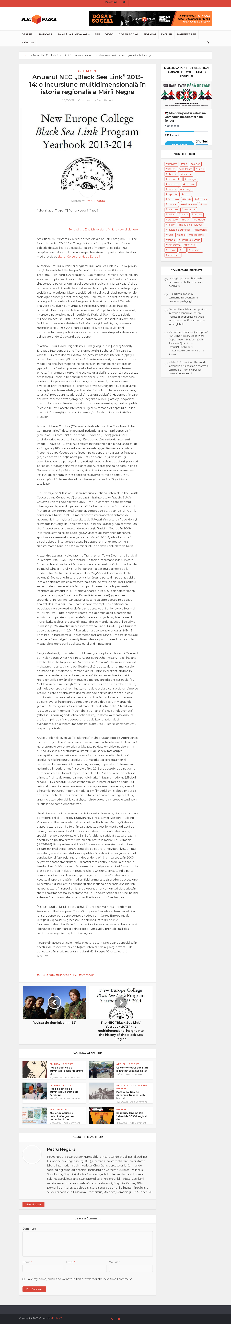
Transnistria (174, 245)
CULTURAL (55, 1064)
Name (27, 1262)
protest (198, 214)
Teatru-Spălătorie (190, 239)
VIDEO (109, 34)
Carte (201, 169)
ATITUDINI (121, 1064)
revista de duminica (179, 229)
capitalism (186, 169)
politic (171, 214)
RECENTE (93, 71)
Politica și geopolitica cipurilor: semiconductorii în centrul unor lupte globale (187, 320)
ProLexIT (57, 1318)
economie (174, 184)
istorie (187, 199)
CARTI (80, 71)
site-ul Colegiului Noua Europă (79, 256)
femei (187, 194)
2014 (51, 975)
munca (172, 204)
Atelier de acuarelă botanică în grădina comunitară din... (62, 1116)
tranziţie (190, 245)
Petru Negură (105, 100)
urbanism (196, 250)
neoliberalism (189, 204)
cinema (187, 174)
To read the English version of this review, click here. (103, 229)
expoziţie (186, 189)
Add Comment (72, 1077)
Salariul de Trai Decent (72, 34)
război (182, 234)
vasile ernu (174, 255)
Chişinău (172, 174)
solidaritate (197, 234)
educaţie (190, 184)
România (201, 229)
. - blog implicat (178, 278)
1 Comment (84, 100)
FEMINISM (150, 34)
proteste (173, 219)
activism (172, 163)
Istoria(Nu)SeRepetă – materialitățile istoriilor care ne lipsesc (186, 351)
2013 (42, 975)
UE (183, 250)
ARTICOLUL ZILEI (125, 1085)
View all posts (33, 1204)
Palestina (28, 42)
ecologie (192, 179)
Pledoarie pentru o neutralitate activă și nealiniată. (186, 282)
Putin (186, 219)
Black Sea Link (67, 975)
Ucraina (172, 250)
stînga (171, 239)
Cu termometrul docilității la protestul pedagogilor (132, 1069)
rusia (170, 234)
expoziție (173, 194)
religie (171, 224)
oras (204, 204)
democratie (174, 179)
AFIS (97, 34)
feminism (173, 199)
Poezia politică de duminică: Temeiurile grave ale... (66, 1071)
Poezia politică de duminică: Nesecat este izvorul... (131, 1095)
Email (70, 1262)
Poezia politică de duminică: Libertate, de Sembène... (64, 1092)
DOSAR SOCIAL (128, 34)
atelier (171, 169)
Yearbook (87, 975)
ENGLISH (166, 34)
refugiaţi (200, 219)
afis (185, 163)
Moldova (202, 199)
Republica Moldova (191, 224)
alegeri (196, 163)
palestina (173, 209)
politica (184, 214)
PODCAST (45, 34)
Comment (29, 1228)
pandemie (189, 209)
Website (114, 1262)
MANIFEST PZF (186, 34)
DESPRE (27, 34)
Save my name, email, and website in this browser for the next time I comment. (79, 1279)
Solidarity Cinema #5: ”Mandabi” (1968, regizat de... (131, 1116)
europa (172, 189)
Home (26, 55)
